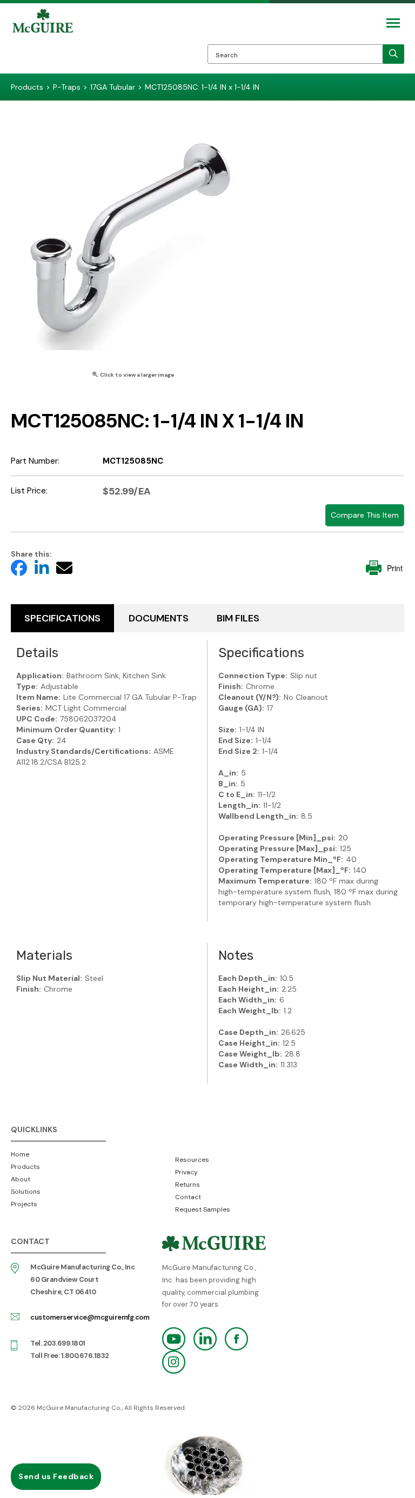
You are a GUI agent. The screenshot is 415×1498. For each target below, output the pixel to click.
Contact (188, 1197)
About (20, 1179)
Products (25, 1166)
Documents (159, 618)
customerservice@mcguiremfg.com (89, 1317)
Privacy (186, 1172)
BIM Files (238, 618)
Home (20, 1154)
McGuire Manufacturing (43, 41)
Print (395, 568)
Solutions (26, 1191)
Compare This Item (365, 515)
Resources (192, 1159)
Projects (24, 1204)
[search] (393, 54)
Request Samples (202, 1209)
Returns (187, 1184)
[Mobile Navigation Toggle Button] (393, 23)
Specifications (62, 618)
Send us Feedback (55, 1476)
